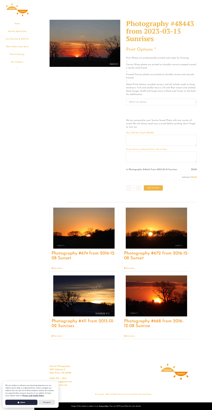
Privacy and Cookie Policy (33, 396)
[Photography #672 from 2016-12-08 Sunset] (156, 228)
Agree (22, 402)
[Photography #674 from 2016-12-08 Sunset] (84, 228)
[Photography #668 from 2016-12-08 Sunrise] (156, 295)
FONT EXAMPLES (147, 127)
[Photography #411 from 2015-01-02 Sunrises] (84, 295)
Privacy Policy (104, 406)
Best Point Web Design (143, 394)
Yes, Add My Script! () (140, 133)
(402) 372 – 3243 (58, 378)
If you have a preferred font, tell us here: (146, 149)
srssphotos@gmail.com (61, 382)
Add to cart (153, 188)
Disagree (47, 402)
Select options (57, 268)
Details (114, 268)
